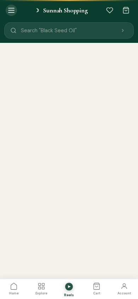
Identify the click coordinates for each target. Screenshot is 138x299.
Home (14, 293)
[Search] (123, 30)
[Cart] (126, 10)
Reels (69, 295)
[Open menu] (11, 10)
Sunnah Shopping (61, 10)
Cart (96, 293)
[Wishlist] (109, 10)
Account (124, 293)
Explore (41, 293)
